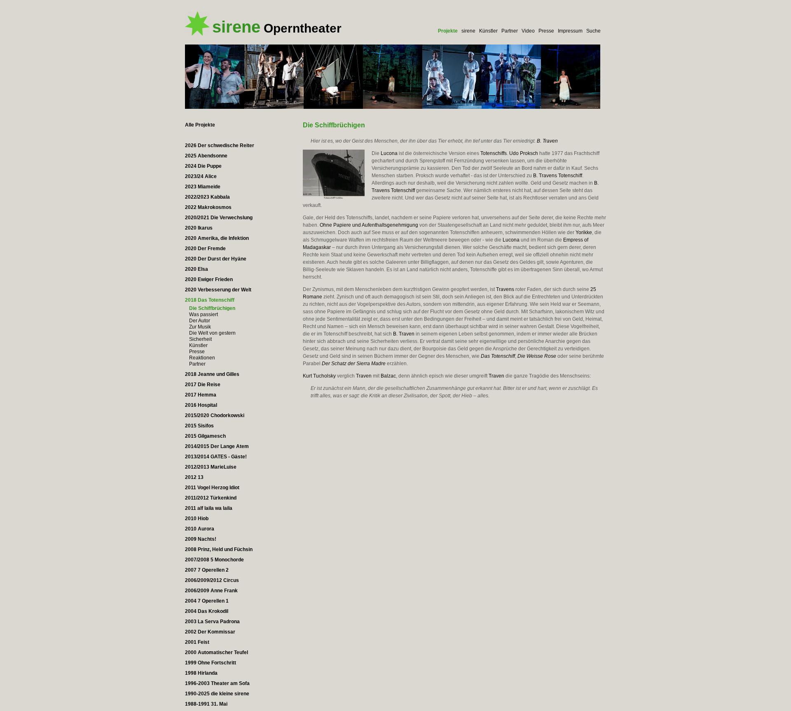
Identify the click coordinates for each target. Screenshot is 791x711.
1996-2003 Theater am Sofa (217, 683)
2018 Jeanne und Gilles (212, 374)
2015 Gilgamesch (205, 436)
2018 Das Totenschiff (209, 300)
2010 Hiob (196, 518)
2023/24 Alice (201, 176)
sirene (468, 31)
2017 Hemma (200, 395)
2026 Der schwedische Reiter (219, 145)
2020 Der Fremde (205, 248)
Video (528, 31)
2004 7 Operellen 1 (207, 601)
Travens (505, 289)
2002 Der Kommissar (210, 632)
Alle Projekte (200, 125)
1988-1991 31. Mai (206, 704)
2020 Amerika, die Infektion (217, 238)
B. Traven (547, 141)
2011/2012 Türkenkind (210, 498)
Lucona (389, 153)
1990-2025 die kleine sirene (217, 694)
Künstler (488, 31)
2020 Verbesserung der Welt (218, 290)
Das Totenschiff (498, 356)
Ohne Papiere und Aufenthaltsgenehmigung (369, 225)
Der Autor (199, 321)
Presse (546, 31)
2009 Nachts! (200, 539)
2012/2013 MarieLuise (210, 467)
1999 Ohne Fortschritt (210, 663)
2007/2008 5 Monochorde (214, 560)
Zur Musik (200, 327)
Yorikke (584, 232)
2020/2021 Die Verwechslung (219, 218)
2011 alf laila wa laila (208, 508)
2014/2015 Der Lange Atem (217, 446)
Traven (364, 376)
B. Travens (545, 175)
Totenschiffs (493, 153)
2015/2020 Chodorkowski (214, 415)
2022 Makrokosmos (208, 207)
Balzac (388, 376)
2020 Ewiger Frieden (209, 279)
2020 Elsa (196, 269)
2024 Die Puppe (203, 166)
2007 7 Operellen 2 (207, 570)
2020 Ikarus (199, 228)
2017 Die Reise (202, 384)
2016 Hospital (201, 405)
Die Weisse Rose (536, 356)
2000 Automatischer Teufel (216, 652)
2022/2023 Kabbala (207, 197)
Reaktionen (202, 358)
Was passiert (203, 314)
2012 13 (194, 477)
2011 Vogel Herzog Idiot (212, 487)
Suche (593, 31)
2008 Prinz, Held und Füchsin (219, 549)
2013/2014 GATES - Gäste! (216, 457)
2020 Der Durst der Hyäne (215, 259)
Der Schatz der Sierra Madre (354, 363)
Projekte (448, 31)
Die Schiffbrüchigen (212, 308)
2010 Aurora (199, 529)
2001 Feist (197, 642)
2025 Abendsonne (206, 156)
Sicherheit (200, 339)
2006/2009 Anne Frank (211, 591)
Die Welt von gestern (212, 333)
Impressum (570, 31)
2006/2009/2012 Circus (212, 580)
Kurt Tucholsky (319, 376)
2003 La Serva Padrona (212, 621)
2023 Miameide (202, 187)
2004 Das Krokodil (206, 611)
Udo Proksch (523, 153)
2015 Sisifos (199, 426)
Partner (509, 31)
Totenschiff (570, 175)
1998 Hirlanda (201, 673)
